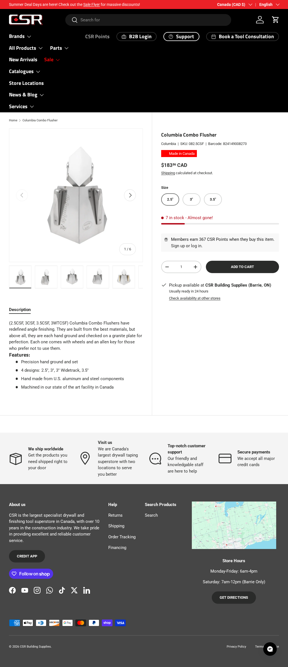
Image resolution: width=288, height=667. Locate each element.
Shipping (168, 173)
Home (13, 120)
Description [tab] (20, 309)
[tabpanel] (76, 355)
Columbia (168, 144)
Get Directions (234, 597)
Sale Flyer (91, 4)
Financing (117, 547)
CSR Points (97, 36)
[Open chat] (270, 649)
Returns (115, 515)
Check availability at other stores (194, 298)
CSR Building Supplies (35, 646)
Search (151, 515)
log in (196, 245)
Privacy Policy (236, 646)
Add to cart (242, 267)
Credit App (27, 556)
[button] (275, 19)
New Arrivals (23, 59)
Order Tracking (122, 536)
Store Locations (26, 83)
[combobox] (148, 20)
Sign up (178, 245)
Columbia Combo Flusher (40, 120)
